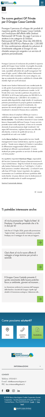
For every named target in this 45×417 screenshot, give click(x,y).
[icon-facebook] (2, 390)
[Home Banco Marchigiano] (9, 3)
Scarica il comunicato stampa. (12, 183)
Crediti (32, 402)
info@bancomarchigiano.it (17, 381)
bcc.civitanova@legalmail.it (15, 384)
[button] (42, 3)
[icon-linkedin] (18, 390)
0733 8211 (13, 378)
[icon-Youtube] (7, 390)
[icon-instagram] (13, 390)
